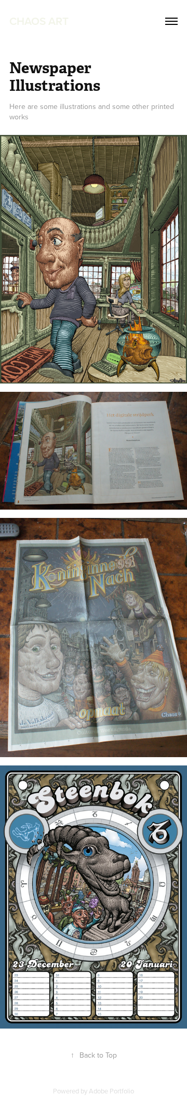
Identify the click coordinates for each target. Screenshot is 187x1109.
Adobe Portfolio (111, 1091)
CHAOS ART (39, 21)
